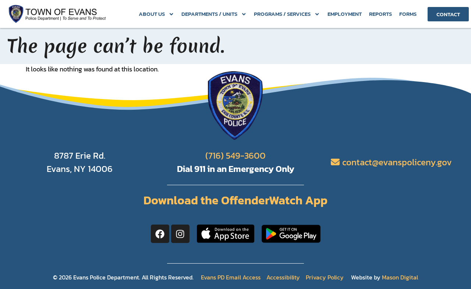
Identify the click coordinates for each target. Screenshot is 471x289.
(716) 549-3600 (235, 155)
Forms (408, 14)
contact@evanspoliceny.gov (397, 162)
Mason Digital (400, 277)
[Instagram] (180, 234)
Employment (344, 14)
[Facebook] (160, 234)
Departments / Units (209, 14)
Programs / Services (282, 14)
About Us (152, 14)
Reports (380, 14)
